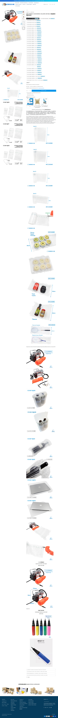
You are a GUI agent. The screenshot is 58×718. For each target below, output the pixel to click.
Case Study (30, 699)
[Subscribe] (55, 701)
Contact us (21, 699)
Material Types (30, 702)
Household (13, 703)
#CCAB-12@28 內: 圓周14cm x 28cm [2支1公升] (36, 76)
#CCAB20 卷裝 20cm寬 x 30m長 (33, 20)
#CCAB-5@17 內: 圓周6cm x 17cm (34, 28)
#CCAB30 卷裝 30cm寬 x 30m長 (33, 22)
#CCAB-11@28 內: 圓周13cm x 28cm (34, 74)
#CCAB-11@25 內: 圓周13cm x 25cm (34, 72)
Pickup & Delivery (23, 702)
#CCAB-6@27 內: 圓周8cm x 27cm (34, 41)
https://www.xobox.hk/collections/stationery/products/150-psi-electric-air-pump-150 (40, 346)
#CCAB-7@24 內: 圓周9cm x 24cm (34, 51)
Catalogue (12, 710)
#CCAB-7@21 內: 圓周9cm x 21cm (34, 49)
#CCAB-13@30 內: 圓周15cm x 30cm (34, 78)
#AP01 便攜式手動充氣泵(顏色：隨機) (47, 18)
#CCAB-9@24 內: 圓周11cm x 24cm (34, 68)
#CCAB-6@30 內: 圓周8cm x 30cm (34, 45)
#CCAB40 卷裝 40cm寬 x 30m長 (33, 24)
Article (12, 706)
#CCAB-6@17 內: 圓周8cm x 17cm (34, 37)
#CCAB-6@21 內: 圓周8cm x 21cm (34, 39)
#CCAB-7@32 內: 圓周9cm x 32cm (34, 53)
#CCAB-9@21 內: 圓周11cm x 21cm (34, 66)
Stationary (12, 702)
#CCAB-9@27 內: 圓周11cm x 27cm (34, 70)
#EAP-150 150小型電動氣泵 (32, 18)
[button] (50, 4)
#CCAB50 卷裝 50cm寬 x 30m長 (33, 26)
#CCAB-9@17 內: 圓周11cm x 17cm (34, 64)
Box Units (12, 699)
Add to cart (43, 90)
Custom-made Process (32, 703)
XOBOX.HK (5, 714)
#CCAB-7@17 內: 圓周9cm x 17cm (34, 47)
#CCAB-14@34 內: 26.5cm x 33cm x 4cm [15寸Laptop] (37, 80)
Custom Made (13, 707)
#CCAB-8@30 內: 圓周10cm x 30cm (34, 62)
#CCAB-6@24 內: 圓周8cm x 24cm (34, 43)
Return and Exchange (23, 707)
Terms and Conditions (23, 703)
